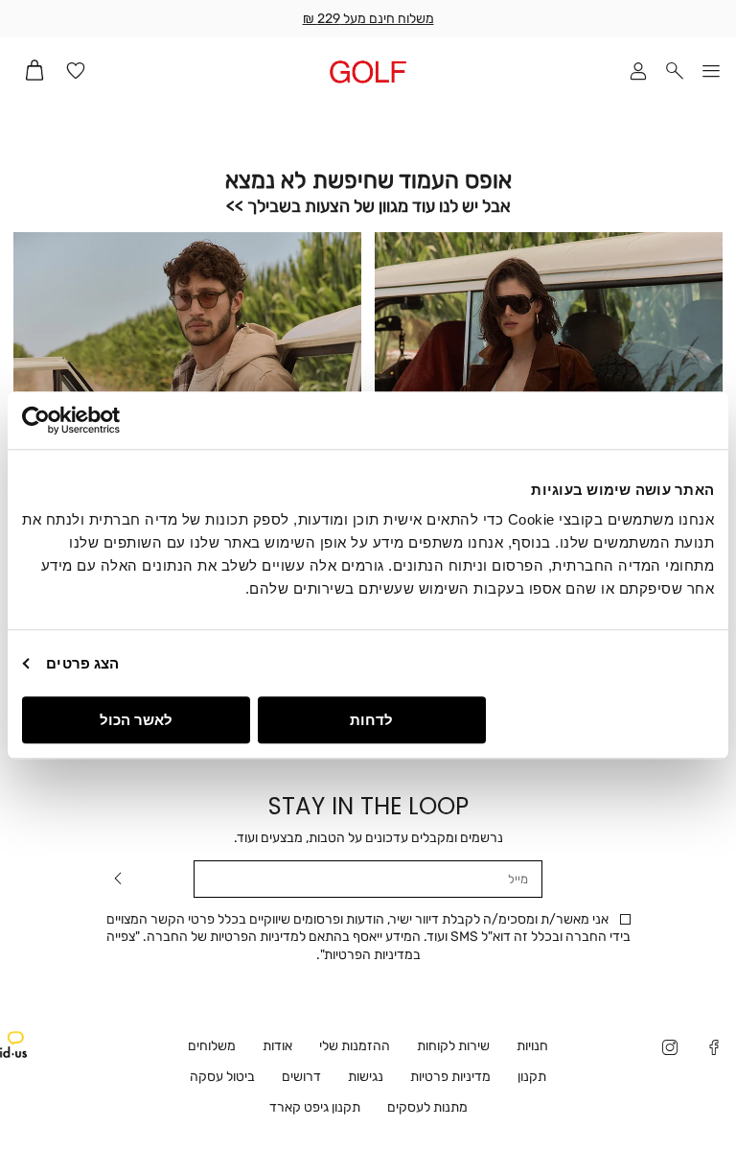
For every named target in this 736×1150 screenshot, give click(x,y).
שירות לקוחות (453, 1046)
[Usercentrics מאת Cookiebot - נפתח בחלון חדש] (106, 420)
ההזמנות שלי (354, 1046)
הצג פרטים (82, 663)
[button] (674, 72)
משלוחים (212, 1046)
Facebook (714, 1049)
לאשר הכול (136, 720)
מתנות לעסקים (427, 1107)
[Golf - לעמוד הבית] (367, 71)
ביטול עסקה (222, 1076)
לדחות (371, 720)
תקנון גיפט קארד (314, 1107)
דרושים (301, 1076)
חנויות (532, 1046)
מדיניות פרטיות (450, 1076)
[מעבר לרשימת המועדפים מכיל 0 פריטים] (76, 72)
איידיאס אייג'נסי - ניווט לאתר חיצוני (13, 1044)
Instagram (669, 1049)
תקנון (532, 1076)
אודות (277, 1046)
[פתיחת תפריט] (711, 72)
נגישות (365, 1076)
